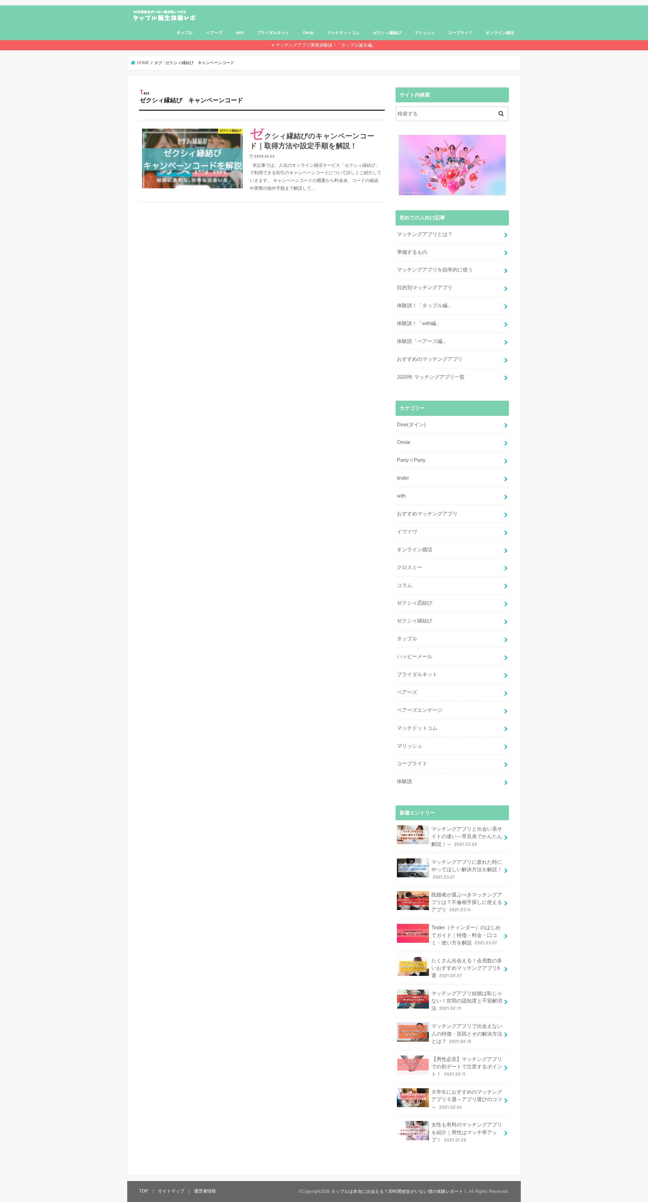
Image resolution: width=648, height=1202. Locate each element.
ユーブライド (460, 32)
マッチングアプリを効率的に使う (435, 269)
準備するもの (412, 252)
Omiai (308, 32)
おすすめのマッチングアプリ (430, 359)
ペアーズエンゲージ (419, 710)
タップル (185, 32)
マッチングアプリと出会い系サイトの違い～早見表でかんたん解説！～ (466, 836)
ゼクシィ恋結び (414, 603)
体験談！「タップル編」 (425, 305)
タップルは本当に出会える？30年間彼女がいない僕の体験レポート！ (399, 1191)
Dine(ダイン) (411, 424)
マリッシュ (424, 32)
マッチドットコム (343, 32)
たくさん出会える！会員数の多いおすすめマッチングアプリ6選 (466, 968)
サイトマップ (171, 1191)
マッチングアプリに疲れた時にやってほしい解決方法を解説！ (466, 869)
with (240, 32)
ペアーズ (214, 32)
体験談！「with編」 (419, 323)
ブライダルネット (273, 32)
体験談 (404, 781)
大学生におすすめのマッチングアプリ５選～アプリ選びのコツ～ (466, 1099)
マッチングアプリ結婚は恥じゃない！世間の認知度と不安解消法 (466, 1001)
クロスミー (409, 567)
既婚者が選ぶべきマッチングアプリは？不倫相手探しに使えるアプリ (466, 902)
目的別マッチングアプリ (425, 287)
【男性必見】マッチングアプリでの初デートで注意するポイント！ (466, 1067)
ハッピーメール (414, 656)
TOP (143, 1191)
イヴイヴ (407, 531)
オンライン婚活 (500, 32)
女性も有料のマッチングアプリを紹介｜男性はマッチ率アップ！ (466, 1132)
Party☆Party (411, 460)
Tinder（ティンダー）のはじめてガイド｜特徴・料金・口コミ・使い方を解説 (466, 935)
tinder (403, 478)
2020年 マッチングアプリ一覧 (431, 377)
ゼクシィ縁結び (387, 32)
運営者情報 (205, 1191)
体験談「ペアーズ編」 (422, 341)
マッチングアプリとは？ (425, 234)
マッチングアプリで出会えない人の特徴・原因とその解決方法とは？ (466, 1033)
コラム (404, 585)
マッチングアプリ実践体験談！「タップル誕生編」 (325, 45)
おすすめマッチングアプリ (427, 513)
